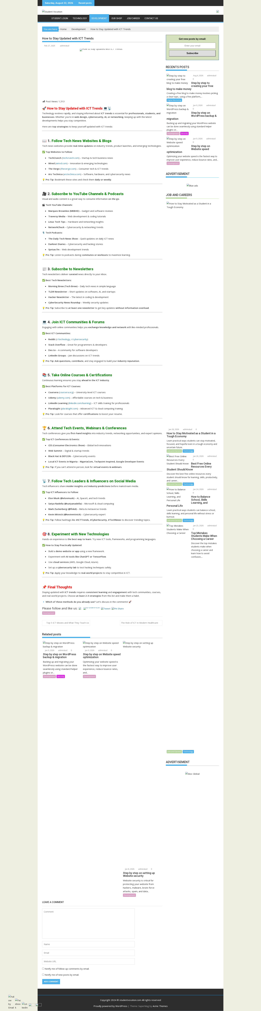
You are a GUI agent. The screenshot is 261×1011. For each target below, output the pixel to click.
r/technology (63, 339)
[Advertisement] (102, 78)
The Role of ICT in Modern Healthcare (139, 622)
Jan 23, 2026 (198, 525)
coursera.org (66, 392)
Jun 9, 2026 (49, 650)
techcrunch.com (71, 157)
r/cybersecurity (79, 339)
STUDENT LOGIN (60, 18)
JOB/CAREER (133, 18)
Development (48, 613)
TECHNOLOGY (80, 18)
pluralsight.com (69, 408)
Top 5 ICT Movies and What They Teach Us (67, 622)
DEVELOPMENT (99, 18)
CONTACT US (151, 18)
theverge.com (68, 168)
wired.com (61, 163)
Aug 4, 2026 (198, 75)
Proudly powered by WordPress (110, 1006)
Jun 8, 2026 (129, 869)
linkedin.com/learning (79, 403)
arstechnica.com (72, 174)
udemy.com (63, 397)
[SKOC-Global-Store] (45, 18)
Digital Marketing (174, 100)
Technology (188, 451)
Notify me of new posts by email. (62, 974)
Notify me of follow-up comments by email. (67, 968)
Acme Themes (160, 1006)
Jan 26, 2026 (173, 429)
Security (60, 676)
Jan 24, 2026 (198, 489)
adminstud (64, 45)
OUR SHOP (116, 18)
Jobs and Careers (174, 451)
